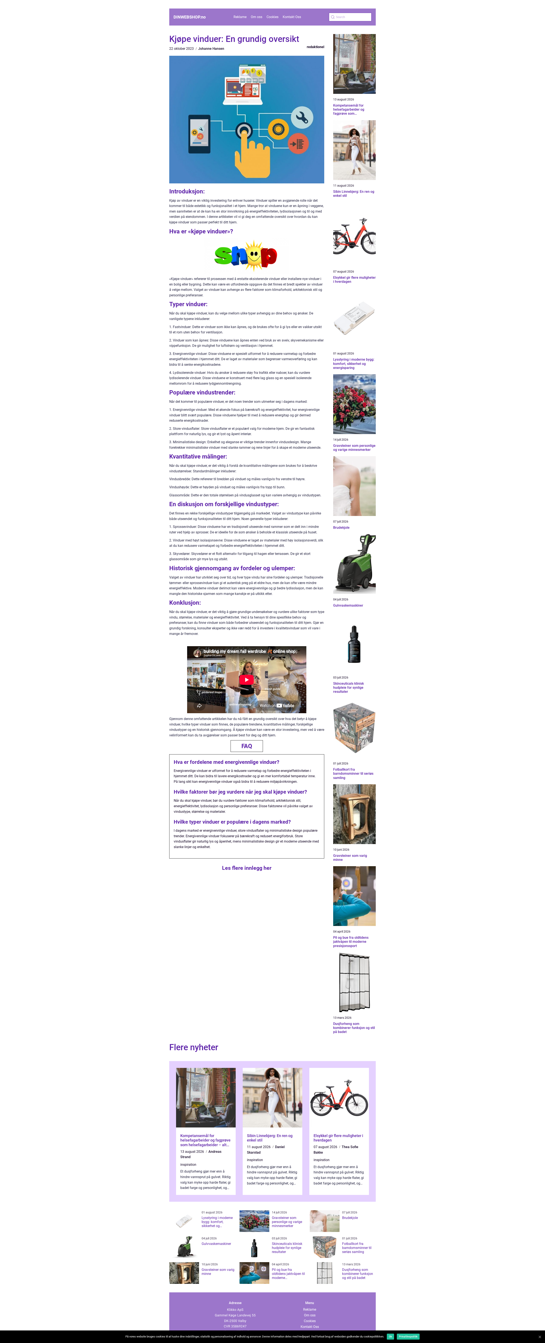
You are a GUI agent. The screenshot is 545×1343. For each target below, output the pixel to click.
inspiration (188, 1165)
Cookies (272, 17)
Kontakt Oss (292, 17)
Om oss (256, 17)
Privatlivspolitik (408, 1336)
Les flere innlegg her (246, 868)
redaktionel (315, 47)
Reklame (240, 17)
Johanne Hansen (211, 49)
